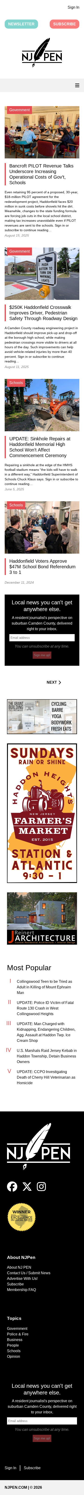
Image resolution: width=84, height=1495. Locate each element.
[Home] (42, 1152)
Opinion (13, 1356)
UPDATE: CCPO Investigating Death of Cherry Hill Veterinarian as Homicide (46, 1077)
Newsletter (21, 24)
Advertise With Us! (22, 1279)
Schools (14, 1351)
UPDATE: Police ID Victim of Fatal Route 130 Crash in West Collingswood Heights (45, 1008)
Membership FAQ (21, 1290)
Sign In (73, 7)
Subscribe (64, 24)
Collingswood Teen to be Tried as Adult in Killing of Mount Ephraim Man (44, 987)
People (13, 1345)
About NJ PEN (19, 1267)
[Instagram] (41, 1190)
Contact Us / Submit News (28, 1273)
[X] (27, 1190)
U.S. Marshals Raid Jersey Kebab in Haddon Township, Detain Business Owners (47, 1056)
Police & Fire (17, 1334)
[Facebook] (12, 1190)
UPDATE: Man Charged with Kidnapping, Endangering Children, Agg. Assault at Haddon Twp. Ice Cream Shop (46, 1032)
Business (14, 1340)
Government (17, 1329)
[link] (42, 716)
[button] (42, 54)
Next (52, 682)
